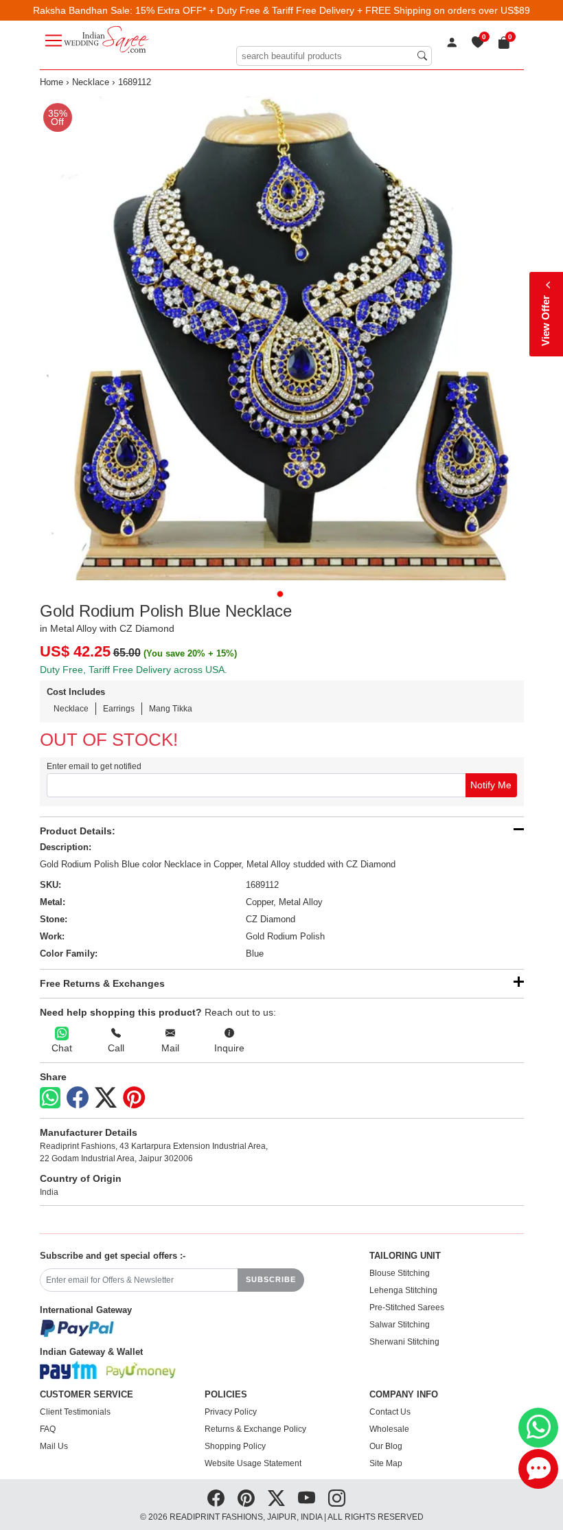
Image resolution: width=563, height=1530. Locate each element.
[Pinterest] (134, 1098)
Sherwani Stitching (404, 1342)
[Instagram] (336, 1498)
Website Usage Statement (253, 1463)
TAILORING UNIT (405, 1256)
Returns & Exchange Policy (255, 1429)
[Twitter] (106, 1098)
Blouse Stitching (399, 1273)
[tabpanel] (282, 338)
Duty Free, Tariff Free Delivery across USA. (133, 669)
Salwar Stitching (399, 1324)
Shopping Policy (235, 1446)
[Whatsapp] (50, 1097)
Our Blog (385, 1446)
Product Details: (77, 830)
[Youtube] (306, 1498)
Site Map (385, 1463)
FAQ (48, 1429)
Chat (61, 1047)
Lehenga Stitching (403, 1290)
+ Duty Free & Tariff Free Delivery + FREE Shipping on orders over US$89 (369, 10)
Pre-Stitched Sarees (406, 1307)
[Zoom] (282, 338)
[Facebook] (78, 1098)
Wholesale (389, 1429)
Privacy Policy (231, 1412)
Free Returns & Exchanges (102, 983)
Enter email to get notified (94, 766)
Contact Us (390, 1412)
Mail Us (54, 1446)
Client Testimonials (75, 1412)
